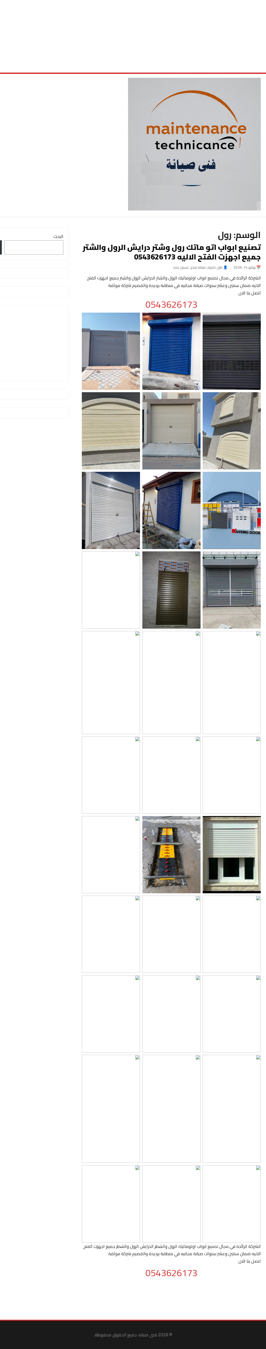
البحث (58, 236)
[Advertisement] (133, 36)
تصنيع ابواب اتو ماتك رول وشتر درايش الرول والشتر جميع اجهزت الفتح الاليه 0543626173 (172, 252)
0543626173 (171, 304)
